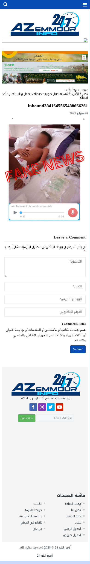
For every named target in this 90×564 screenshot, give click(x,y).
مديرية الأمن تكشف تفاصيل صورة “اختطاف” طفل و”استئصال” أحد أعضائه (45, 96)
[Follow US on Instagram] (42, 408)
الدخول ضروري (72, 535)
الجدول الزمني (72, 529)
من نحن (37, 529)
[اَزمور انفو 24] (45, 23)
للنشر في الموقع (31, 522)
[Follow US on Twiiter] (51, 408)
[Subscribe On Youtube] (59, 408)
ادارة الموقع (74, 516)
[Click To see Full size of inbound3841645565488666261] (44, 170)
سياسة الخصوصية (30, 516)
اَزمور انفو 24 (62, 547)
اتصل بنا (76, 510)
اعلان (78, 522)
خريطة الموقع (33, 510)
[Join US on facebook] (33, 408)
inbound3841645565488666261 (58, 105)
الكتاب (38, 504)
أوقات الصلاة (73, 504)
